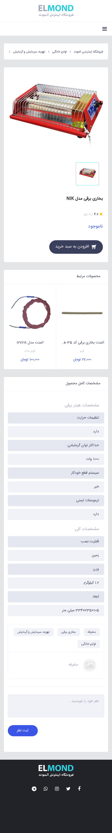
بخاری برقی (68, 632)
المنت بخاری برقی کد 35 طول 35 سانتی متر (80, 342)
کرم (82, 351)
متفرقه (92, 632)
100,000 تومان (30, 359)
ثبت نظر (22, 730)
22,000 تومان (82, 359)
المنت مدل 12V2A (29, 342)
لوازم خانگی (88, 644)
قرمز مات (29, 351)
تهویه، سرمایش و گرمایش (33, 632)
